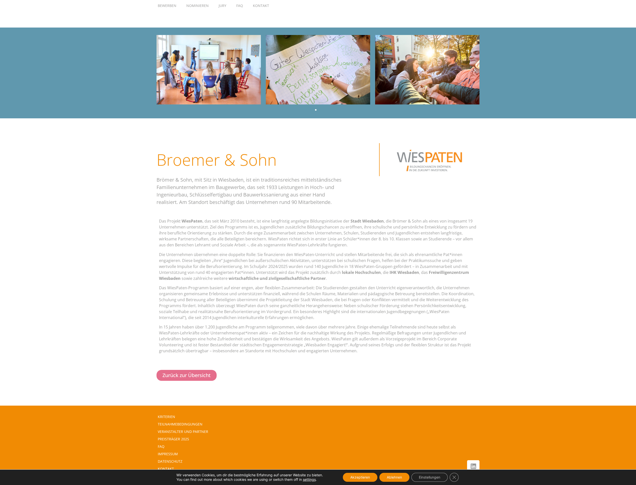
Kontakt (261, 5)
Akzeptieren (360, 477)
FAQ (239, 5)
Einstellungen (429, 477)
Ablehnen (394, 477)
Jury (222, 5)
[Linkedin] (473, 466)
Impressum (168, 454)
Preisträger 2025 (173, 439)
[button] (161, 70)
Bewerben (167, 5)
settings (309, 479)
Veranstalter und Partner (183, 431)
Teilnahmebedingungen (180, 424)
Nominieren (197, 5)
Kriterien (166, 416)
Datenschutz (170, 461)
